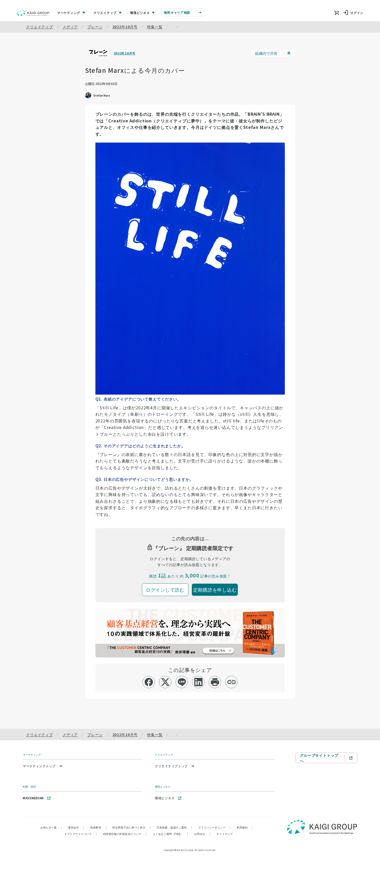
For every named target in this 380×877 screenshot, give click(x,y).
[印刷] (215, 682)
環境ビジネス (164, 798)
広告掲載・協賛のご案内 (174, 827)
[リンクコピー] (231, 682)
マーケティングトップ (39, 766)
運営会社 (76, 827)
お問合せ (202, 834)
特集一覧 (154, 26)
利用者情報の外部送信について (125, 834)
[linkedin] (198, 682)
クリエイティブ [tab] (105, 12)
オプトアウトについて (80, 834)
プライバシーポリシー (214, 827)
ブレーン (95, 26)
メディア (70, 26)
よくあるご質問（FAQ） (170, 834)
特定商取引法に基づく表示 (131, 827)
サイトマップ (224, 834)
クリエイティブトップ (171, 766)
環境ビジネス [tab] (140, 12)
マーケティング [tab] (68, 12)
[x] (165, 682)
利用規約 (245, 827)
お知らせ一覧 (51, 827)
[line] (182, 682)
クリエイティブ (39, 26)
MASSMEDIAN (33, 798)
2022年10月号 (125, 26)
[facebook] (149, 682)
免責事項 (98, 827)
